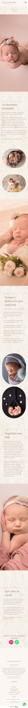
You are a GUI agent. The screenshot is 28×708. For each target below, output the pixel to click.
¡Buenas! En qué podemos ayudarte (13, 699)
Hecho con (14, 706)
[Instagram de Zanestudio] (14, 696)
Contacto (14, 701)
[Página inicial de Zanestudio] (9, 3)
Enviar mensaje (15, 689)
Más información (14, 677)
